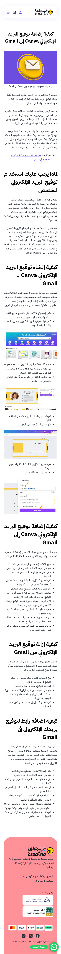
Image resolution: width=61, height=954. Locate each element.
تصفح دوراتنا (46, 876)
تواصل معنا (26, 876)
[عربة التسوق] (14, 12)
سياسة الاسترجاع (44, 881)
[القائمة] (8, 12)
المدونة (36, 876)
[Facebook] (38, 936)
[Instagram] (23, 936)
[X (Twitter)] (31, 936)
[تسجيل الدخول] (20, 12)
